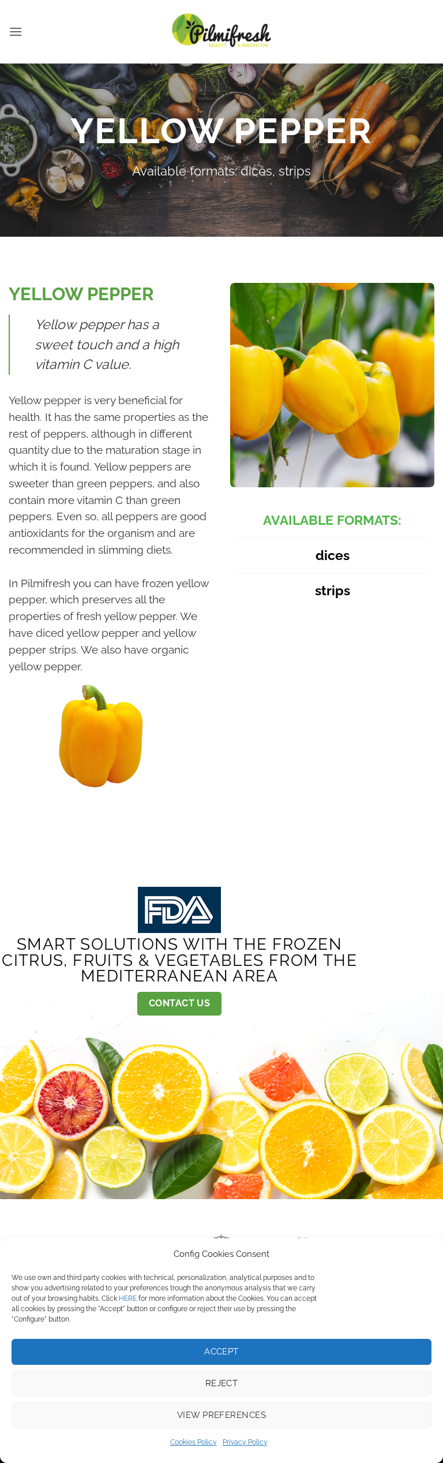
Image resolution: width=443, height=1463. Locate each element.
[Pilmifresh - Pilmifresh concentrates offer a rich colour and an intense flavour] (221, 32)
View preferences (221, 1415)
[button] (15, 31)
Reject (221, 1383)
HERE (128, 1298)
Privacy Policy (245, 1442)
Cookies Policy (193, 1442)
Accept (221, 1351)
